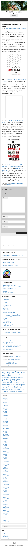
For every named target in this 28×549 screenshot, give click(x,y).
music (23, 384)
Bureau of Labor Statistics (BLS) (9, 288)
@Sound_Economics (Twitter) (8, 262)
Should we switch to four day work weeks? (11, 346)
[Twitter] (14, 543)
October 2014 (5, 510)
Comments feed (6, 536)
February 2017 (5, 481)
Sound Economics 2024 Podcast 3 (9, 348)
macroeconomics (21, 382)
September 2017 (6, 475)
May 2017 (5, 477)
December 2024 (6, 398)
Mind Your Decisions (7, 309)
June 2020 (5, 441)
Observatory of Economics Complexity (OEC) (12, 286)
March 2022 (5, 419)
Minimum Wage (10, 384)
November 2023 (6, 405)
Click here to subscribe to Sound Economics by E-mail (12, 255)
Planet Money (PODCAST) (8, 321)
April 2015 (5, 501)
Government (16, 379)
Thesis (23, 389)
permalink (9, 184)
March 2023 (5, 412)
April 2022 (5, 418)
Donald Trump (22, 374)
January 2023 (5, 415)
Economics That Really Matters (9, 312)
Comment (5, 197)
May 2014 (5, 514)
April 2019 (5, 457)
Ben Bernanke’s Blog (7, 305)
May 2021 (5, 429)
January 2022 (5, 422)
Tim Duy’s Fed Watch (7, 301)
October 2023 (5, 406)
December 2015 (6, 494)
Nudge (22, 83)
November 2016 (6, 484)
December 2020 (6, 435)
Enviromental (22, 376)
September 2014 (6, 511)
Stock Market (21, 387)
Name (4, 216)
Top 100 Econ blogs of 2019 (8, 333)
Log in (4, 533)
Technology (18, 389)
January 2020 (5, 447)
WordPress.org (6, 538)
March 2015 (5, 503)
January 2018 (5, 470)
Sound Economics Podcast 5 (8, 340)
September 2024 (6, 402)
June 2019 (5, 454)
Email (4, 221)
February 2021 (5, 434)
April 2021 (5, 431)
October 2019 (5, 451)
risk (2, 387)
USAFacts (5, 291)
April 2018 (5, 465)
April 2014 (5, 516)
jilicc (3, 362)
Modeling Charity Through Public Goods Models (12, 345)
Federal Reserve (19, 377)
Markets (4, 384)
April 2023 (5, 411)
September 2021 (6, 428)
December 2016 (6, 483)
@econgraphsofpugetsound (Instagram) (10, 265)
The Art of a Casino (13, 360)
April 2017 (5, 478)
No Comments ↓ (22, 28)
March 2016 (5, 491)
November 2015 (6, 495)
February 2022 (5, 421)
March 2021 (5, 432)
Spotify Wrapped (6, 343)
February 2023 (5, 414)
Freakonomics (5, 306)
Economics (13, 183)
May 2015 (5, 500)
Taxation (12, 389)
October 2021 (5, 427)
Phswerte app (5, 360)
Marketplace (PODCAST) (8, 324)
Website (4, 226)
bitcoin (24, 372)
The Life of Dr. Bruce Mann (15, 356)
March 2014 (5, 517)
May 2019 (5, 455)
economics (6, 375)
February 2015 (5, 504)
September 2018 (6, 464)
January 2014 (5, 520)
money (20, 384)
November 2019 (6, 450)
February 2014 (5, 518)
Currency (6, 374)
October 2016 (5, 485)
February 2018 (5, 468)
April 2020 (5, 444)
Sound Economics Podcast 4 (8, 342)
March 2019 (5, 458)
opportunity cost (10, 386)
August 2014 (5, 513)
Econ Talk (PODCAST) (7, 322)
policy (16, 386)
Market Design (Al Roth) (7, 316)
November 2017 (6, 473)
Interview (14, 382)
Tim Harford (5, 318)
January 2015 (5, 506)
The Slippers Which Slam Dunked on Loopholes (12, 332)
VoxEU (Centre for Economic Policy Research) (12, 315)
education (13, 376)
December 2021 (6, 424)
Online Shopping (4, 386)
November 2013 (6, 521)
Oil (24, 384)
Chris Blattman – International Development (11, 314)
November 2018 (6, 461)
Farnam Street (5, 308)
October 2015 (5, 497)
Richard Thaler (8, 83)
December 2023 (6, 404)
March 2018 (5, 467)
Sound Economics (14, 11)
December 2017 (6, 471)
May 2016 (5, 488)
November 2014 (6, 508)
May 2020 (5, 442)
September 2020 (6, 440)
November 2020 (6, 437)
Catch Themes (17, 547)
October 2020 (5, 438)
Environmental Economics (9, 377)
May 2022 (5, 417)
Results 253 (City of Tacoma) (8, 292)
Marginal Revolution (6, 299)
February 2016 (5, 493)
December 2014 (6, 507)
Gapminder (5, 289)
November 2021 (6, 425)
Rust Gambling (6, 365)
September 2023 (6, 408)
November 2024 (6, 399)
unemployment (14, 391)
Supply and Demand (5, 389)
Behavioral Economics (14, 372)
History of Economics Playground (9, 311)
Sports (16, 387)
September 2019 (6, 452)
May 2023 (5, 409)
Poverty (23, 386)
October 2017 (5, 474)
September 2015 (6, 498)
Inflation (10, 382)
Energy (18, 376)
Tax (9, 389)
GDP (10, 379)
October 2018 (5, 462)
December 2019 (6, 448)
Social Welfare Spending (8, 387)
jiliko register (5, 363)
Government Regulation (9, 381)
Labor (17, 382)
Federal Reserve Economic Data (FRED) (11, 285)
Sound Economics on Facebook (9, 264)
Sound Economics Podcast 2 (8, 349)
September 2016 (6, 487)
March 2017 (5, 480)
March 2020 (5, 445)
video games (20, 391)
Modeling (17, 384)
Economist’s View (6, 303)
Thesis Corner (6, 391)
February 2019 (5, 460)
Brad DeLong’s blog (6, 319)
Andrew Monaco (15, 28)
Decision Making (14, 374)
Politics (19, 386)
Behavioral (4, 372)
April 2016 (5, 490)
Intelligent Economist (7, 325)
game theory (5, 379)
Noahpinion (5, 302)
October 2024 (5, 401)
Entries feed (5, 535)
